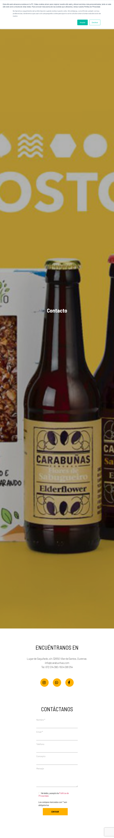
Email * (39, 731)
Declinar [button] (95, 22)
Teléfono (40, 744)
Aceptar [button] (82, 22)
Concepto (40, 756)
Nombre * (40, 719)
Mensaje (40, 768)
